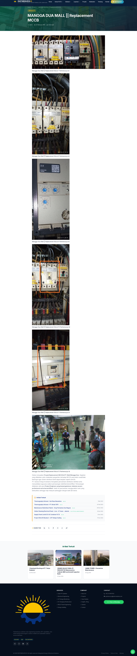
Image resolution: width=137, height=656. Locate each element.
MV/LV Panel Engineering (64, 604)
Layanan (76, 1)
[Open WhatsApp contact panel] (132, 652)
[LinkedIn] (14, 643)
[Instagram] (19, 643)
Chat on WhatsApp (114, 602)
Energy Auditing (62, 607)
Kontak (107, 1)
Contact (83, 607)
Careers (83, 604)
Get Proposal (118, 1)
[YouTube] (23, 643)
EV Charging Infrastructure (65, 601)
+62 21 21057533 (109, 593)
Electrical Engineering (63, 596)
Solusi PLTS (58, 1)
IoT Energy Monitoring (63, 599)
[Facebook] (27, 643)
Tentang (100, 1)
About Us (83, 593)
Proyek (84, 1)
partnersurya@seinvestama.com (113, 596)
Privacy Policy (105, 653)
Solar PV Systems (62, 593)
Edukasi (67, 1)
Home (50, 1)
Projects (34, 7)
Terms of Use (114, 653)
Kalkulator (92, 1)
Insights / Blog (85, 601)
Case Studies (84, 599)
